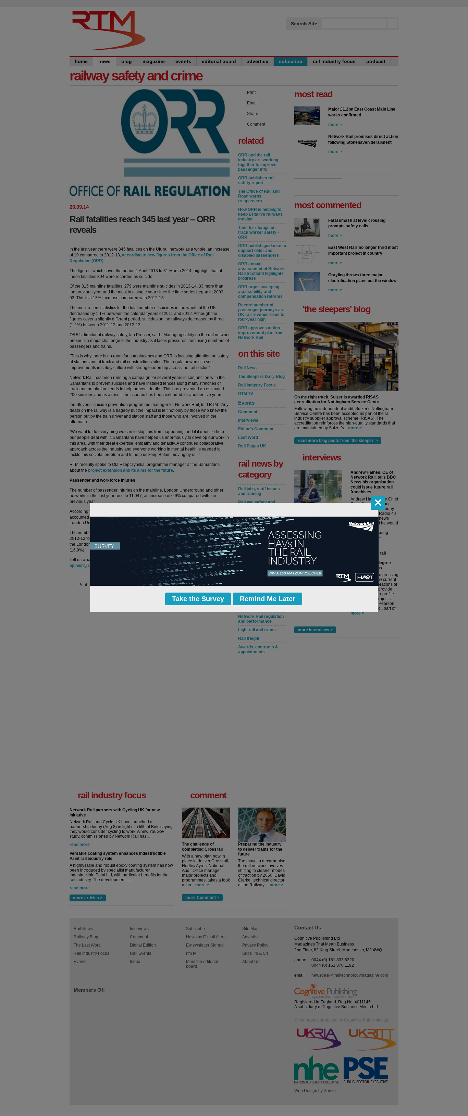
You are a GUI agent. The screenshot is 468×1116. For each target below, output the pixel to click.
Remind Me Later (267, 599)
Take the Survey (198, 599)
